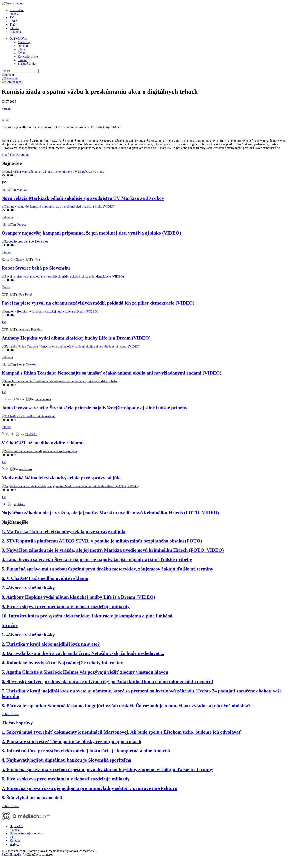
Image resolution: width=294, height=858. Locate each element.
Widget (14, 844)
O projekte (16, 826)
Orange (21, 224)
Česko (22, 53)
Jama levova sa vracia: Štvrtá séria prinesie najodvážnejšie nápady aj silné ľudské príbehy (94, 407)
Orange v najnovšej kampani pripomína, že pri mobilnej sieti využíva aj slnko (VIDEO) (91, 233)
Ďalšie (14, 38)
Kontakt (15, 840)
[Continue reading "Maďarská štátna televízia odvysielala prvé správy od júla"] (39, 451)
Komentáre (17, 10)
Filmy (21, 49)
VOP (13, 837)
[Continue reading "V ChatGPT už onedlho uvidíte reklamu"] (28, 416)
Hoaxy (14, 13)
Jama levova (43, 399)
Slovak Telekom (27, 364)
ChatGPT (31, 434)
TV (12, 17)
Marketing (24, 42)
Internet (14, 28)
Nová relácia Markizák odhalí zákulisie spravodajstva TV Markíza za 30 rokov (83, 198)
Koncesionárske (28, 56)
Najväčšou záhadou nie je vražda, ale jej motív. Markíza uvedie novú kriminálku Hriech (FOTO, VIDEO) (110, 512)
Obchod (23, 45)
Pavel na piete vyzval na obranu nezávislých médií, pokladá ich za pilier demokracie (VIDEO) (98, 303)
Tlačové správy (27, 63)
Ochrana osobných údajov (26, 833)
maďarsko (25, 469)
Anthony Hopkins (30, 329)
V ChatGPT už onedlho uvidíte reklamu (43, 442)
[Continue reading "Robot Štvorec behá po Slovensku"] (25, 241)
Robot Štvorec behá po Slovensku (36, 268)
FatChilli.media (11, 854)
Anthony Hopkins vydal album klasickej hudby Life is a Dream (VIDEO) (76, 338)
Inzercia (15, 829)
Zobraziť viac (10, 714)
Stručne (22, 60)
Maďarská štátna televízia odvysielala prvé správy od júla (61, 477)
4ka (37, 259)
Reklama (15, 31)
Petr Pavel (25, 294)
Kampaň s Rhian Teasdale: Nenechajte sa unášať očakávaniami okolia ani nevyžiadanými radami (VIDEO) (111, 373)
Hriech (21, 504)
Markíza (22, 189)
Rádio (13, 21)
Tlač (12, 24)
